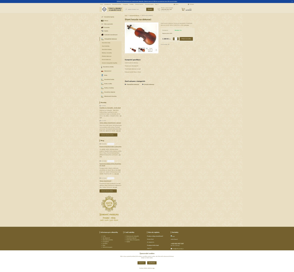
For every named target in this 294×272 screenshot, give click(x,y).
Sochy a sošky (108, 83)
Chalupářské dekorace (110, 39)
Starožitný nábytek (109, 92)
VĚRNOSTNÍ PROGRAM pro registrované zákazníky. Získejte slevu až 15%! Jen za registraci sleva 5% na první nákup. (147, 1)
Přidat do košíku (186, 39)
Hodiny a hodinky (109, 88)
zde (153, 268)
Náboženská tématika (110, 96)
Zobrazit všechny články (107, 191)
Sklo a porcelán (108, 24)
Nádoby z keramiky (107, 53)
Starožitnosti (111, 144)
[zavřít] (292, 1)
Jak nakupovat (107, 4)
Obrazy (106, 20)
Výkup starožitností (105, 181)
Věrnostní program (149, 4)
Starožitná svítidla (108, 67)
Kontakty (132, 4)
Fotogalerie (125, 4)
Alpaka (106, 31)
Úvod (126, 15)
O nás (101, 4)
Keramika (106, 27)
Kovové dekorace (106, 59)
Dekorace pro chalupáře (132, 236)
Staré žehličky (105, 46)
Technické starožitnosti (110, 35)
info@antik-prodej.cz (178, 248)
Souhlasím (152, 263)
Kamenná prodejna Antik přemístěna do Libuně (110, 165)
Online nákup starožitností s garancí (110, 123)
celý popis (186, 25)
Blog (156, 4)
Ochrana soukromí (139, 4)
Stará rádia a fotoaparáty (133, 240)
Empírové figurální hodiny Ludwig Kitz (110, 147)
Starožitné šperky (109, 17)
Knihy (105, 75)
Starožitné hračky (109, 79)
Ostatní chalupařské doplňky (109, 63)
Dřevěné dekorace (106, 56)
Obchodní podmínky (116, 4)
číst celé (118, 131)
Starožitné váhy (106, 42)
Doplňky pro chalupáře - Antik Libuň (110, 108)
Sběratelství (107, 71)
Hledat (150, 9)
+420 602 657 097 (166, 9)
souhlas (140, 256)
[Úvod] (111, 9)
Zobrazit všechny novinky (107, 135)
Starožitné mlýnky (107, 49)
